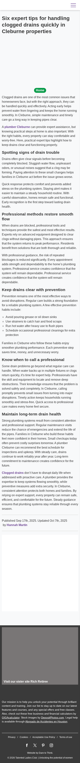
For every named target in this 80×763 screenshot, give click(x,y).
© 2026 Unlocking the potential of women (40, 757)
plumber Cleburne (17, 127)
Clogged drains (13, 472)
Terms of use (65, 737)
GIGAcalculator (11, 717)
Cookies (24, 737)
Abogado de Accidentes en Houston (46, 721)
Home (40, 90)
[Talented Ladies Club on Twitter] (35, 745)
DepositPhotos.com (52, 717)
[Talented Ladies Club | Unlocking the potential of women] (26, 5)
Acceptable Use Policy (43, 737)
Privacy (11, 737)
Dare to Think (45, 753)
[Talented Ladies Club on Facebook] (27, 745)
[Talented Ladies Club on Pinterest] (43, 745)
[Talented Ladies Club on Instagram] (51, 745)
